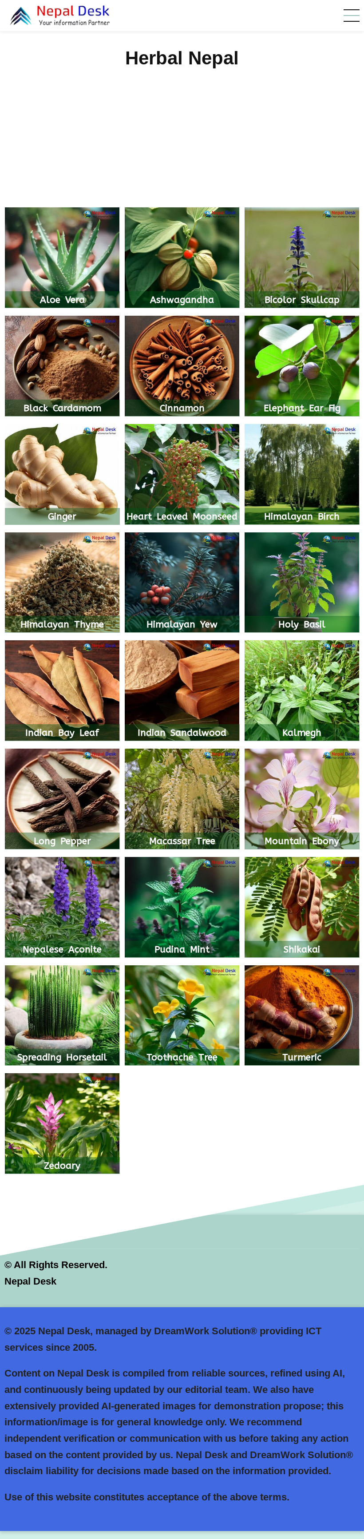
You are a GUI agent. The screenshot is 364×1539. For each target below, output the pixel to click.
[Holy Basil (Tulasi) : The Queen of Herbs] (302, 583)
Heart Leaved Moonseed (182, 516)
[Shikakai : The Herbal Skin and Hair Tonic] (302, 908)
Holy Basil (301, 624)
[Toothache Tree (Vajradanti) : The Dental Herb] (182, 1016)
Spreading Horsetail (62, 1057)
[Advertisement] (182, 140)
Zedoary (62, 1165)
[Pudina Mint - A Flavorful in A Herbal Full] (182, 908)
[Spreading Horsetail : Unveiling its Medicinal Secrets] (62, 1016)
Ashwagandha (182, 299)
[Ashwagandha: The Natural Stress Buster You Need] (182, 258)
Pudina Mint (182, 949)
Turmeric (301, 1057)
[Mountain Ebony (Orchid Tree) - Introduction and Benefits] (302, 799)
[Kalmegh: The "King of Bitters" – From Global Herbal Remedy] (302, 691)
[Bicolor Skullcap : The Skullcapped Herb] (302, 258)
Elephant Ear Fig (302, 408)
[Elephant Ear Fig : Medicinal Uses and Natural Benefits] (302, 366)
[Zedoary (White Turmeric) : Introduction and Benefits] (62, 1124)
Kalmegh (301, 732)
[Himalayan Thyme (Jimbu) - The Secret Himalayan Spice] (62, 583)
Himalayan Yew (182, 624)
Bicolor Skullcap (302, 299)
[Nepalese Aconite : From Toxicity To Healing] (62, 908)
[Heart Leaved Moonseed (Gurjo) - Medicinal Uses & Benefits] (182, 475)
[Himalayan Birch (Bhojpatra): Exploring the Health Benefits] (302, 475)
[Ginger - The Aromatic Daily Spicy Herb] (62, 475)
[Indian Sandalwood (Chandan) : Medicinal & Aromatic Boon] (182, 691)
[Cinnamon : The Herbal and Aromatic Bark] (182, 366)
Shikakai (302, 949)
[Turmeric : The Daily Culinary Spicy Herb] (302, 1016)
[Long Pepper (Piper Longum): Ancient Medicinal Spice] (62, 799)
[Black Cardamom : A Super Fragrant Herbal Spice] (62, 366)
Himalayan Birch (302, 516)
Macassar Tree (182, 841)
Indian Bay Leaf (62, 732)
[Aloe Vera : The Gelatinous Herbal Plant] (62, 258)
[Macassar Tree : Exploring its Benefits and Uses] (182, 799)
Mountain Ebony (302, 841)
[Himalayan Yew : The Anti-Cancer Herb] (182, 583)
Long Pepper (62, 841)
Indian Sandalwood (182, 732)
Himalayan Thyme (62, 624)
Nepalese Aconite (62, 949)
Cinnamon (182, 408)
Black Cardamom (62, 408)
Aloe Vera (62, 299)
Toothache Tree (182, 1057)
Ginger (62, 516)
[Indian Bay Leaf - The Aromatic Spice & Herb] (62, 691)
